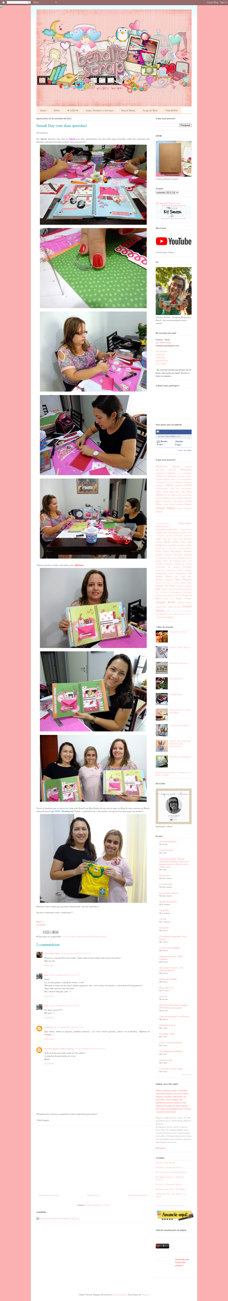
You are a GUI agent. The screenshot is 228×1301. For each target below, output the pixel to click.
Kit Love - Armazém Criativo (169, 1184)
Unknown (48, 1027)
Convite (188, 476)
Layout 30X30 (183, 485)
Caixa (179, 473)
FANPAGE (160, 354)
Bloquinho (186, 469)
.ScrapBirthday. (176, 694)
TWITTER (160, 357)
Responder (49, 965)
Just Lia (163, 996)
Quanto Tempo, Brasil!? (180, 647)
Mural (174, 494)
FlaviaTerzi (164, 875)
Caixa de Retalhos (169, 545)
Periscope (181, 495)
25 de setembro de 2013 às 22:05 (64, 1005)
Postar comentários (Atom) (97, 1204)
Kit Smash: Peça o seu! (168, 203)
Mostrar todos (187, 1074)
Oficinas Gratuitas (184, 586)
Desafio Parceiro (164, 554)
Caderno (171, 472)
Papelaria (173, 589)
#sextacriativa (186, 529)
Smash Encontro (174, 606)
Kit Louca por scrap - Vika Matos (171, 1189)
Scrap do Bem (150, 110)
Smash (80, 936)
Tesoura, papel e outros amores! (59, 1048)
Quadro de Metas (177, 498)
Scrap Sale (177, 595)
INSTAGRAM (162, 360)
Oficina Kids (186, 582)
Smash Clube (185, 602)
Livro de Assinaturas (181, 488)
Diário (167, 479)
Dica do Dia (172, 558)
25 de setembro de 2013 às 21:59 (64, 974)
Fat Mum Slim (166, 884)
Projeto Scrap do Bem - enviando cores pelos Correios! (173, 773)
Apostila (169, 535)
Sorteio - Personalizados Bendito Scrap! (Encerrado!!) (180, 743)
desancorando (165, 1059)
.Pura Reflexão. (176, 678)
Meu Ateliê (180, 576)
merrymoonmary (119, 1294)
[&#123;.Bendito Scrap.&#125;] (165, 444)
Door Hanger (170, 482)
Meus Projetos (183, 579)
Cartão (159, 476)
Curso (65, 936)
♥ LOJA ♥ (73, 110)
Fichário (188, 482)
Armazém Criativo (183, 535)
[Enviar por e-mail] (44, 932)
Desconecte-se (161, 558)
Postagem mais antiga (137, 1195)
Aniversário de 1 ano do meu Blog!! (180, 711)
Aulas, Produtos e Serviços (99, 110)
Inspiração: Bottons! (178, 663)
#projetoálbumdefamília (167, 529)
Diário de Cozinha (178, 479)
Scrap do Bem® (172, 598)
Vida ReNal (171, 110)
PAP (158, 589)
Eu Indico (174, 566)
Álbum (159, 511)
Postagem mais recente (49, 1195)
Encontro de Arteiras (183, 564)
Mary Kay (175, 491)
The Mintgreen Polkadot (170, 1051)
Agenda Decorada (164, 532)
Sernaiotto (164, 927)
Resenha (159, 595)
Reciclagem (178, 501)
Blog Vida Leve (166, 987)
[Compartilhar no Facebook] (54, 932)
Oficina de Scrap (165, 585)
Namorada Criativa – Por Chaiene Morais (171, 969)
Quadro (166, 497)
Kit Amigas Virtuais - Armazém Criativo (170, 1178)
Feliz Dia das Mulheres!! (180, 756)
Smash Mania (128, 110)
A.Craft (162, 918)
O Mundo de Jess (167, 1025)
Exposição (171, 570)
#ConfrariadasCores (162, 523)
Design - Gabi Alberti (165, 1162)
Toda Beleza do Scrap (164, 614)
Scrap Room (168, 595)
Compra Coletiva (185, 548)
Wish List (188, 614)
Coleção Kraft (171, 548)
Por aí (158, 592)
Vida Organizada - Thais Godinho (171, 957)
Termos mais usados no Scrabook (179, 611)
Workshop (187, 508)
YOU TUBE (161, 363)
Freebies (188, 570)
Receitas (168, 501)
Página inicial (93, 1195)
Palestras (164, 589)
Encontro (168, 563)
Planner (181, 589)
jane (46, 974)
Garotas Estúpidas (168, 841)
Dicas (181, 557)
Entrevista (160, 566)
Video (175, 614)
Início (43, 110)
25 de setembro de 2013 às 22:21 (69, 1027)
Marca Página (162, 491)
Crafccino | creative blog (170, 1068)
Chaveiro (180, 476)
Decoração (176, 551)
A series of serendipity (169, 947)
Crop (158, 551)
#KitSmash (161, 466)
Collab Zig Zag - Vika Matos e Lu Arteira (171, 1195)
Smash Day (89, 936)
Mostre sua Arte (163, 582)
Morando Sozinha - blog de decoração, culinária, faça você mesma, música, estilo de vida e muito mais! (173, 862)
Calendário (187, 473)
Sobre (57, 110)
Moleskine (167, 495)
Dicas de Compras (172, 560)
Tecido (179, 508)
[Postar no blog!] (47, 932)
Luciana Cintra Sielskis (167, 436)
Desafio (188, 551)
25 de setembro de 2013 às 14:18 (76, 953)
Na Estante (175, 583)
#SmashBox (185, 523)
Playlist (189, 589)
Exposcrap (160, 570)
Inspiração (161, 573)
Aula (158, 538)
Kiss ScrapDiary (177, 573)
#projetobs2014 (163, 526)
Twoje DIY (164, 910)
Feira (180, 570)
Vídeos (181, 614)
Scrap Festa (168, 504)
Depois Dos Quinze (168, 901)
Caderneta (160, 472)
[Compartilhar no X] (50, 932)
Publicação (187, 592)
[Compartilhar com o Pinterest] (57, 932)
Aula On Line (169, 538)
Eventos (72, 936)
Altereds (172, 469)
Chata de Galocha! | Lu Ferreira (174, 1016)
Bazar (180, 539)
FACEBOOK (161, 351)
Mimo (183, 492)
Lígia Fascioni (166, 850)
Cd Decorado (170, 476)
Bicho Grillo (171, 541)
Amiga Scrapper (179, 532)
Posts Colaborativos (172, 592)
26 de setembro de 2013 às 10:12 (90, 1048)
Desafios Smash (183, 554)
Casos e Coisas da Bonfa (170, 1042)
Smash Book (165, 602)
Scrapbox (179, 504)
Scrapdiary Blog (167, 1033)
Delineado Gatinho (168, 979)
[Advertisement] (93, 1158)
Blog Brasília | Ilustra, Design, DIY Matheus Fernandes (173, 1006)
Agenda (176, 466)
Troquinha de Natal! (178, 631)
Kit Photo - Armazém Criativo (169, 1167)
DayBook (159, 479)
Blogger (145, 1294)
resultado (169, 617)
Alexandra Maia (52, 953)
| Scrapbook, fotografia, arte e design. (173, 937)
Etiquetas (179, 482)
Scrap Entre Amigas (168, 892)
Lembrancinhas (162, 488)
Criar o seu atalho (185, 450)
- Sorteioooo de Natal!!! (180, 725)
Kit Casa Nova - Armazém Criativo (171, 1172)
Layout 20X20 (164, 485)
